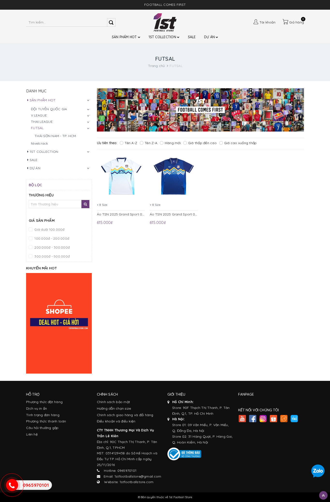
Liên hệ (32, 434)
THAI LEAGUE (42, 121)
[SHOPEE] (273, 419)
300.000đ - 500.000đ (51, 256)
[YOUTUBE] (242, 419)
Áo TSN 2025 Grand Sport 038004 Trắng (130, 214)
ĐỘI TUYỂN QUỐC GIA (49, 109)
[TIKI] (294, 419)
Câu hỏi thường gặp (42, 428)
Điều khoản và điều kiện (116, 421)
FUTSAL (37, 128)
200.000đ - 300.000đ (51, 247)
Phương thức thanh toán (46, 421)
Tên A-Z (131, 143)
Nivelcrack (39, 143)
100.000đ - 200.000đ (51, 238)
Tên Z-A (151, 143)
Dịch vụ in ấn (36, 408)
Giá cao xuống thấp (240, 143)
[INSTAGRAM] (263, 419)
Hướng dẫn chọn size (114, 408)
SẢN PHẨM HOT (125, 37)
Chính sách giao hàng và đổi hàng (125, 415)
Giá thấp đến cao (202, 143)
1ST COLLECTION (163, 37)
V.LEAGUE (39, 115)
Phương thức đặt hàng (44, 402)
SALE (192, 37)
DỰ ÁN (210, 37)
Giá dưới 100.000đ (49, 229)
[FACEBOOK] (253, 419)
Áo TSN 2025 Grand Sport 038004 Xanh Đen (186, 214)
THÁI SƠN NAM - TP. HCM (55, 136)
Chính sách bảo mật (113, 402)
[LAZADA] (284, 419)
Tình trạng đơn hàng (42, 415)
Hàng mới (173, 143)
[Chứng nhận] (184, 454)
